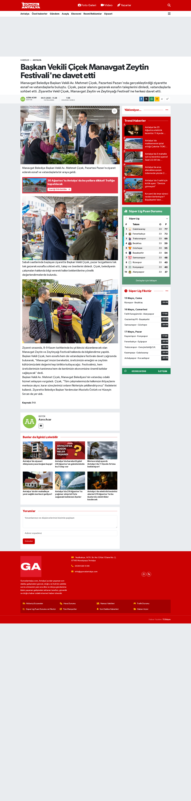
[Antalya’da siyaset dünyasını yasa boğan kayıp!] (38, 450)
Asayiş (65, 14)
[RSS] (149, 574)
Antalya (24, 14)
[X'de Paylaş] (146, 99)
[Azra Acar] (29, 421)
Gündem (54, 14)
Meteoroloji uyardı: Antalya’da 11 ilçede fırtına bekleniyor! (101, 464)
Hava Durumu (70, 603)
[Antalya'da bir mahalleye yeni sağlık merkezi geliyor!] (38, 480)
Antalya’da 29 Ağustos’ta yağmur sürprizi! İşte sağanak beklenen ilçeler (68, 494)
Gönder (29, 541)
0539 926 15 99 (82, 566)
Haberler (24, 60)
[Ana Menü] (169, 14)
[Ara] (169, 5)
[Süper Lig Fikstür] (167, 291)
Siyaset (108, 14)
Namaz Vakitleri (108, 603)
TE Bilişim (166, 619)
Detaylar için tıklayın (146, 280)
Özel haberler (39, 14)
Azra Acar (45, 419)
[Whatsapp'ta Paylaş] (151, 99)
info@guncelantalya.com (86, 572)
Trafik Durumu (143, 603)
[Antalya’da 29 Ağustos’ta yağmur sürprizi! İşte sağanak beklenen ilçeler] (70, 480)
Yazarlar (126, 5)
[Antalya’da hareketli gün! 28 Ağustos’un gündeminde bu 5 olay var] (70, 450)
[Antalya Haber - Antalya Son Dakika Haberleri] (30, 5)
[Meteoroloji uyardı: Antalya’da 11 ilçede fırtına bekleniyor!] (102, 450)
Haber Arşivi (142, 609)
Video (109, 5)
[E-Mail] (41, 426)
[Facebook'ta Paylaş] (141, 99)
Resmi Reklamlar (92, 14)
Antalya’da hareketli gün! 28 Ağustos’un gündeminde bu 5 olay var (70, 464)
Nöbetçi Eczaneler (34, 603)
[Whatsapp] (144, 574)
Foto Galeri (88, 5)
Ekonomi (76, 14)
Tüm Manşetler (70, 609)
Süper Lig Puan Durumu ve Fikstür (41, 609)
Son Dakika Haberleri (109, 609)
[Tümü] (167, 110)
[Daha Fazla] (157, 99)
